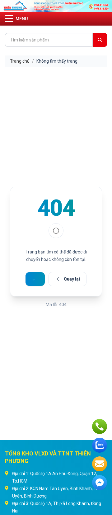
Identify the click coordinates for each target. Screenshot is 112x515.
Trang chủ (20, 61)
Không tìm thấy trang (56, 61)
